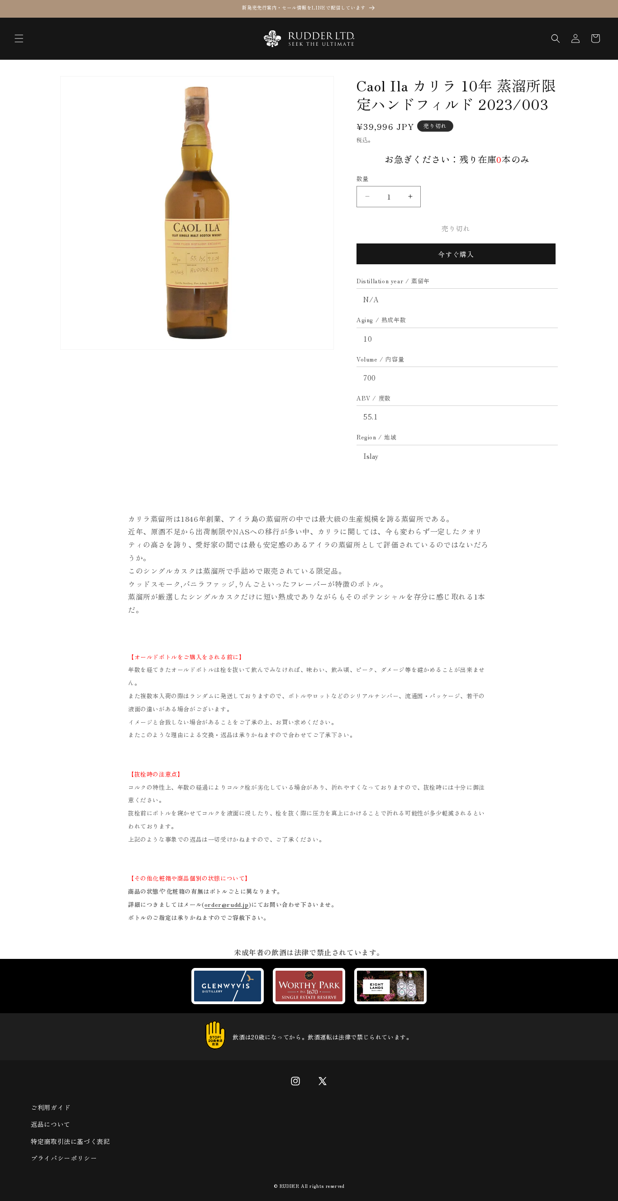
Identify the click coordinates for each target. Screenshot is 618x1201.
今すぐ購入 (456, 254)
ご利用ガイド (51, 1107)
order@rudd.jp (226, 904)
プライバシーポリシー (64, 1158)
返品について (51, 1124)
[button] (19, 38)
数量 (363, 178)
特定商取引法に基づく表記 (70, 1141)
